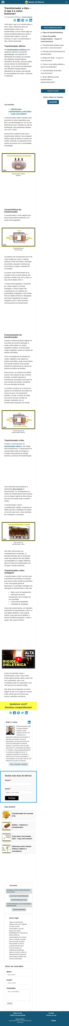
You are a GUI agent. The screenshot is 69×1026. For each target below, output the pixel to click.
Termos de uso (51, 1015)
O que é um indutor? (19, 114)
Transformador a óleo (19, 900)
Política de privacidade (17, 1015)
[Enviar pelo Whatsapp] (14, 20)
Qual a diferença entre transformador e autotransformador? (50, 79)
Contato (51, 1013)
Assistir (53, 102)
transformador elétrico (13, 446)
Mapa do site (17, 1013)
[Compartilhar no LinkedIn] (30, 20)
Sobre (53, 1020)
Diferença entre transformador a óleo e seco (18, 891)
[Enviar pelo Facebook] (18, 20)
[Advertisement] (18, 90)
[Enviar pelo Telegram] (22, 20)
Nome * (9, 972)
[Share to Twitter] (26, 20)
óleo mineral (17, 489)
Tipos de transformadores (52, 32)
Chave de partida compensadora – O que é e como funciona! (51, 38)
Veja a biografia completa (18, 764)
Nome (7, 780)
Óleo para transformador (19, 896)
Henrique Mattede (27, 17)
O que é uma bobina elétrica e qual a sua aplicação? (53, 65)
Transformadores (19, 909)
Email (7, 789)
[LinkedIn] (29, 722)
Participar (11, 798)
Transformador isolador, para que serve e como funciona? (52, 46)
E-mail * (9, 980)
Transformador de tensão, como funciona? (51, 72)
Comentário (11, 988)
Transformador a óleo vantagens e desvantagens (19, 904)
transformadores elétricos (17, 50)
